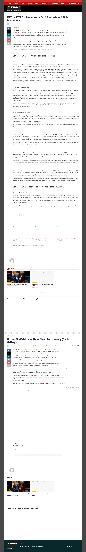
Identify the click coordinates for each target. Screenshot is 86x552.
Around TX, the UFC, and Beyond (20, 13)
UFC (30, 245)
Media (26, 345)
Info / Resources (72, 3)
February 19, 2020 (11, 287)
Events (36, 3)
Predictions (21, 245)
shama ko (48, 455)
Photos (30, 3)
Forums (23, 3)
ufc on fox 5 (41, 245)
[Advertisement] (56, 8)
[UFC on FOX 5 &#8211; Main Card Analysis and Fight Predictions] (67, 232)
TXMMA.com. (12, 548)
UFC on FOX (35, 245)
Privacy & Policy (17, 1)
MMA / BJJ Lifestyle (32, 345)
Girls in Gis (37, 455)
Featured (37, 23)
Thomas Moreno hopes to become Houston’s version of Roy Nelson (18, 285)
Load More (43, 292)
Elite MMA (31, 455)
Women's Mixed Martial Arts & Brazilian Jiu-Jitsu (50, 345)
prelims (26, 245)
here (46, 383)
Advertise (11, 1)
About (8, 1)
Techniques (55, 3)
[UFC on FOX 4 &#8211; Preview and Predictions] (45, 232)
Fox (16, 245)
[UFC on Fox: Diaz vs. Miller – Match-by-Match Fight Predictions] (23, 232)
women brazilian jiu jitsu (56, 455)
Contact (22, 1)
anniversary (18, 455)
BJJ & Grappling (45, 3)
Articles (16, 3)
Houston (42, 455)
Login (78, 1)
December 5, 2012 (16, 23)
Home (10, 3)
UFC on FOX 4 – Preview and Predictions (43, 238)
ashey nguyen (25, 455)
